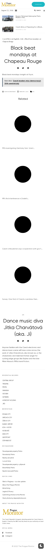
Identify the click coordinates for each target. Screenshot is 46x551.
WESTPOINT (6, 437)
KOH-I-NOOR (6, 427)
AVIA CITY (5, 434)
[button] (38, 4)
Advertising (6, 488)
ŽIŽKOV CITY (6, 421)
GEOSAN (5, 394)
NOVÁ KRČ (5, 431)
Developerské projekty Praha (12, 451)
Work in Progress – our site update (14, 481)
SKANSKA (5, 390)
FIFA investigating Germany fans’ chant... (18, 148)
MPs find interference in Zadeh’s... (15, 198)
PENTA (4, 387)
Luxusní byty (6, 461)
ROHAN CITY (6, 414)
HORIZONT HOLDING (9, 400)
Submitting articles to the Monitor (13, 495)
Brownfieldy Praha (8, 468)
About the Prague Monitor (11, 485)
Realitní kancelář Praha (10, 471)
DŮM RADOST (6, 440)
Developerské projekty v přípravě (13, 464)
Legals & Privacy (7, 491)
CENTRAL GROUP (8, 380)
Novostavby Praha (8, 454)
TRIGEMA (5, 384)
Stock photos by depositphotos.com (14, 498)
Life (33, 91)
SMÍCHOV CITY (7, 417)
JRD (3, 403)
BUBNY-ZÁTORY (7, 424)
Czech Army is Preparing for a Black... (29, 27)
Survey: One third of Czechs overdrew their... (20, 299)
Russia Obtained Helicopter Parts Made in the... (28, 16)
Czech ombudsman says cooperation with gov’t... (22, 249)
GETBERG (5, 397)
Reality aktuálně (8, 458)
